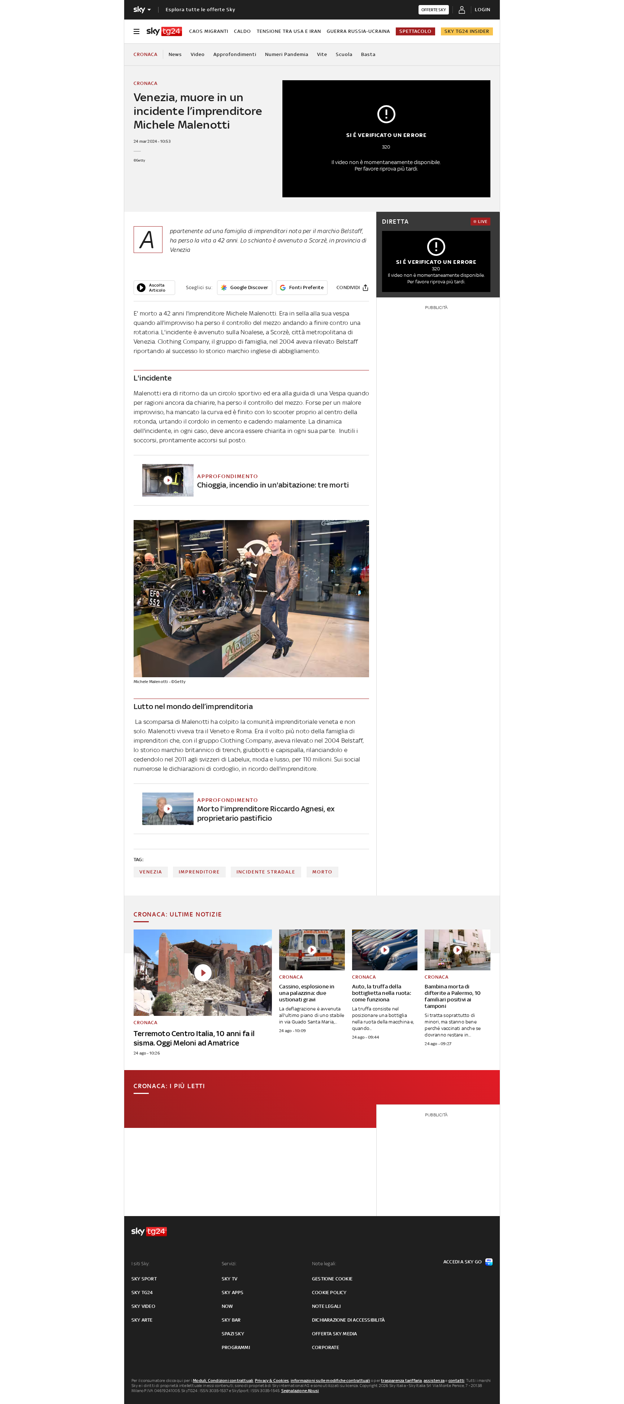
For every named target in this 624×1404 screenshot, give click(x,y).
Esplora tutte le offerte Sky (200, 9)
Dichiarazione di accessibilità (348, 1320)
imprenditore (199, 872)
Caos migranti (208, 31)
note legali (326, 1306)
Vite (322, 54)
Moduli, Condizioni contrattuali (223, 1380)
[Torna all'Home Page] (164, 31)
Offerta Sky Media (334, 1333)
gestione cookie (332, 1278)
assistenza (434, 1380)
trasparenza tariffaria (401, 1380)
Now (227, 1306)
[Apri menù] (136, 31)
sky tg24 (142, 1292)
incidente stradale (266, 872)
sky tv (229, 1278)
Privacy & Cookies (272, 1380)
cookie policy (329, 1292)
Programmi (236, 1347)
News (175, 54)
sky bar (231, 1320)
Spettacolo (415, 31)
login (482, 9)
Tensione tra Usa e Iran (289, 31)
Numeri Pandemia (286, 54)
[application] (154, 287)
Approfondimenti (234, 54)
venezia (150, 872)
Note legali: (324, 1263)
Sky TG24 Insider (467, 31)
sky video (143, 1306)
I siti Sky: (140, 1263)
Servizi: (229, 1263)
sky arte (142, 1320)
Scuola (344, 54)
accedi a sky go (462, 1262)
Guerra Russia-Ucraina (358, 31)
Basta (368, 54)
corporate (325, 1347)
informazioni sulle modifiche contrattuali (330, 1380)
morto (322, 872)
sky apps (233, 1292)
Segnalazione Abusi (300, 1390)
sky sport (144, 1278)
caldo (242, 31)
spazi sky (233, 1333)
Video (198, 54)
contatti (456, 1380)
